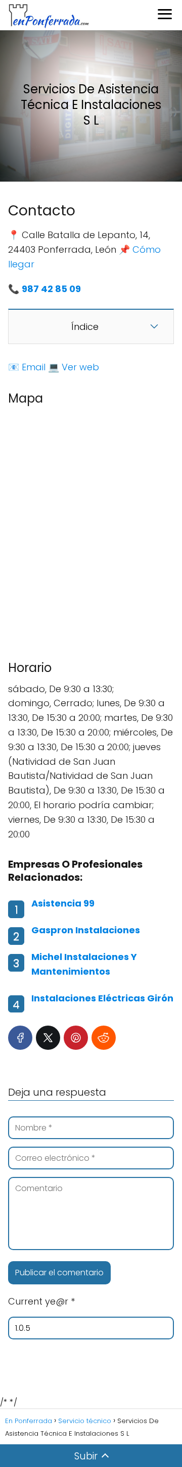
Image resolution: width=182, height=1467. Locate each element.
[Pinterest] (76, 1038)
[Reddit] (104, 1038)
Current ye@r (41, 1301)
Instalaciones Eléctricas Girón (102, 998)
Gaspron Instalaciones (85, 930)
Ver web (80, 367)
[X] (48, 1038)
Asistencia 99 (63, 903)
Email (34, 367)
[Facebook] (20, 1038)
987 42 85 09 (51, 289)
